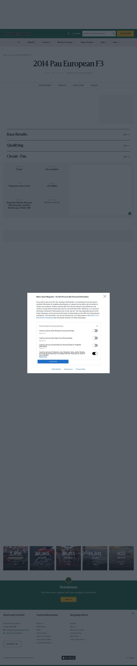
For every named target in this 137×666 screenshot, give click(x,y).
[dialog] (68, 333)
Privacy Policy (80, 369)
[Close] (105, 297)
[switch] (95, 330)
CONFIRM (53, 361)
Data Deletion (56, 369)
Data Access (68, 369)
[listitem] (68, 326)
